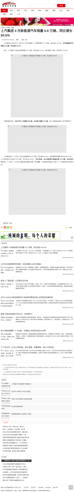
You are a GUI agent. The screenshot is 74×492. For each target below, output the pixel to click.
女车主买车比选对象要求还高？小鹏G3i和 (15, 432)
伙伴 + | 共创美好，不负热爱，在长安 (14, 429)
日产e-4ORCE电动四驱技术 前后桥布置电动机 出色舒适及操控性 (27, 297)
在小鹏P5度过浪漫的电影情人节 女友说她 (15, 448)
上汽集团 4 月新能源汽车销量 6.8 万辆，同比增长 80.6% (23, 247)
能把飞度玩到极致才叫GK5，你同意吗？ (17, 314)
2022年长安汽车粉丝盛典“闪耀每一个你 (14, 434)
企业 (60, 10)
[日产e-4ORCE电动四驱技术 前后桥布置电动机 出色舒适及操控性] (7, 304)
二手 (18, 14)
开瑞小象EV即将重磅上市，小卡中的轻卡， (16, 443)
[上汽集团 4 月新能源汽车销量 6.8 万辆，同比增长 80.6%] (7, 254)
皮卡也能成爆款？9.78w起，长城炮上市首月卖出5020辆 (23, 331)
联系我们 (33, 487)
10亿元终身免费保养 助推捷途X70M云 (14, 464)
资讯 (11, 10)
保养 (32, 10)
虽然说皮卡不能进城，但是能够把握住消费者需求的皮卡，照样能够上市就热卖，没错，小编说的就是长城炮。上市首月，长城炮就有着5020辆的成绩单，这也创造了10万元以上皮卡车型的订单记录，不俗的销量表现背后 (44, 336)
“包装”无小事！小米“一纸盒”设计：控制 (14, 466)
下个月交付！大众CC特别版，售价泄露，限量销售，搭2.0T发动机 (27, 347)
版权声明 (55, 487)
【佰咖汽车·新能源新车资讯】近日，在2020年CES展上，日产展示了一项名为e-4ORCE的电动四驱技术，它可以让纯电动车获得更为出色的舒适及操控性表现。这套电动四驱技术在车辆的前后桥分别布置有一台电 (44, 303)
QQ (66, 40)
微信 (60, 40)
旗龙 (11, 223)
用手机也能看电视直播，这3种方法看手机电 (16, 475)
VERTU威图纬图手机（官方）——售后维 (15, 477)
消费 (53, 10)
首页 (4, 10)
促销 (46, 10)
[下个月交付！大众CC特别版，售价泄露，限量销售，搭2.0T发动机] (7, 354)
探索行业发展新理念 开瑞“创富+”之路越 (14, 440)
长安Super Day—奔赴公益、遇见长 (13, 426)
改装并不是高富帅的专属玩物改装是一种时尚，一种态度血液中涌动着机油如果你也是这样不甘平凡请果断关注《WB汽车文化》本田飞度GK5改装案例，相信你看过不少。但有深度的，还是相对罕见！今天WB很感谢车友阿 (44, 319)
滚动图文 (3, 380)
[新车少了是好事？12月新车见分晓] (7, 287)
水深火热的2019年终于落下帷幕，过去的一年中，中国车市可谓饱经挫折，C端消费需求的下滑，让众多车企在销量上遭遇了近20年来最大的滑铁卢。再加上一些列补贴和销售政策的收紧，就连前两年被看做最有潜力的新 (44, 286)
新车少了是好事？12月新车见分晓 (14, 281)
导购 (39, 10)
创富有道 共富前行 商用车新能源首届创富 (15, 445)
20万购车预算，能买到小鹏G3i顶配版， (14, 451)
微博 (55, 40)
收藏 (71, 40)
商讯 (68, 10)
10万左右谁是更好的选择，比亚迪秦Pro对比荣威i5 (21, 264)
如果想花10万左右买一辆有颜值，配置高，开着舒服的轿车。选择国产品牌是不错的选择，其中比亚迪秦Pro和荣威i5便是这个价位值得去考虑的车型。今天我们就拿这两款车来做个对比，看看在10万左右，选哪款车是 (44, 269)
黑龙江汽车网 (6, 27)
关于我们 (26, 487)
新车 (18, 10)
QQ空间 (11, 227)
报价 (11, 14)
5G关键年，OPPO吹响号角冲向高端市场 (15, 472)
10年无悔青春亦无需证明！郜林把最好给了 (15, 469)
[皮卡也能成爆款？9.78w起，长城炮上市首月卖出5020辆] (7, 337)
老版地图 (40, 487)
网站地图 (48, 487)
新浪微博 (5, 227)
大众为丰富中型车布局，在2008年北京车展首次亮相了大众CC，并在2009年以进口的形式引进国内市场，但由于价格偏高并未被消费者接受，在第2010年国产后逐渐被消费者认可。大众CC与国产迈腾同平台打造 (44, 353)
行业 (25, 10)
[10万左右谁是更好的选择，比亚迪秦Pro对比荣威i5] (7, 270)
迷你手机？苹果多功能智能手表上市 (13, 480)
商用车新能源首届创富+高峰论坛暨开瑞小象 (16, 437)
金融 (4, 14)
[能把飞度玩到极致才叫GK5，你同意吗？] (7, 320)
